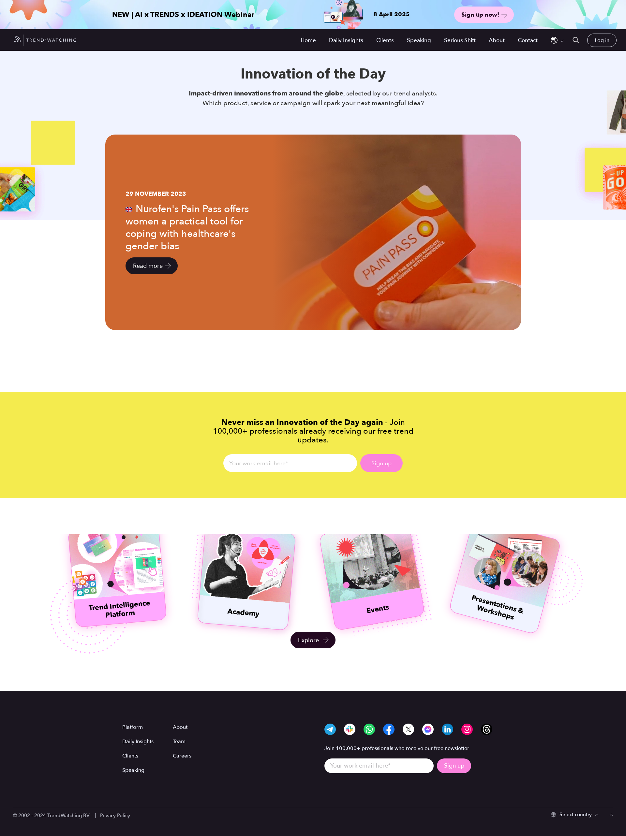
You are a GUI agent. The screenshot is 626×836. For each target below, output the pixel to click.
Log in (602, 40)
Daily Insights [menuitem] (346, 40)
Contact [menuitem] (528, 40)
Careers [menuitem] (182, 755)
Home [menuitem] (308, 40)
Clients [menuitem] (385, 40)
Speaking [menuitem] (419, 40)
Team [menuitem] (179, 741)
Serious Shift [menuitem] (460, 40)
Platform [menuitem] (132, 727)
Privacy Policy (115, 815)
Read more (148, 266)
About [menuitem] (497, 40)
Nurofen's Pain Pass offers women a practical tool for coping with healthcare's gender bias (187, 227)
